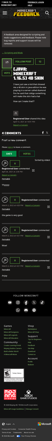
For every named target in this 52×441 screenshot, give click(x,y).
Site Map (31, 348)
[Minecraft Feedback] (26, 13)
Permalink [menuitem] (6, 179)
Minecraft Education (11, 338)
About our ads (29, 432)
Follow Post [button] (23, 61)
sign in (10, 147)
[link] (9, 303)
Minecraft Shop (33, 332)
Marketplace (32, 329)
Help (30, 5)
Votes (26, 153)
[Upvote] (5, 163)
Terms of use (6, 432)
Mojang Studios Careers (13, 348)
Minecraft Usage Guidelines (14, 409)
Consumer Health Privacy (27, 429)
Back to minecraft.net (9, 3)
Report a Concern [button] (20, 125)
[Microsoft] (44, 423)
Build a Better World (11, 351)
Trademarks (17, 432)
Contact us (32, 354)
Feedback (31, 345)
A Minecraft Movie (10, 354)
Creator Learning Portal (12, 345)
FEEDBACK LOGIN (36, 2)
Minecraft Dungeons (11, 332)
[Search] (47, 13)
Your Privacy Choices (28, 436)
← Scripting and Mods (12, 52)
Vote (7, 72)
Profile (30, 362)
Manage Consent (32, 409)
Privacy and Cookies (9, 429)
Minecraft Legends (10, 335)
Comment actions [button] (33, 170)
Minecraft (7, 329)
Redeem (31, 365)
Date (9, 153)
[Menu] (5, 13)
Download (31, 351)
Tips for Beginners (35, 339)
